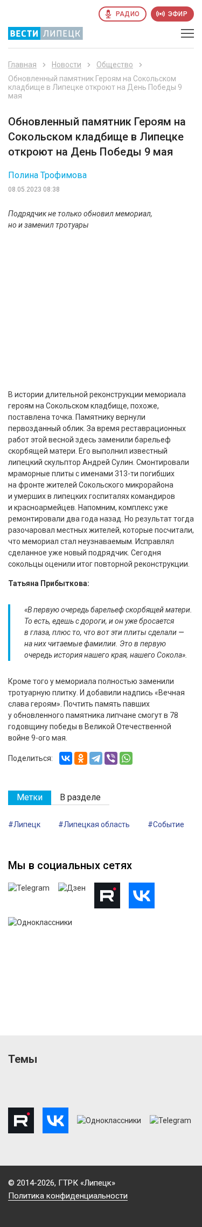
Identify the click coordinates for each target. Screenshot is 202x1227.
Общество (114, 64)
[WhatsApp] (126, 758)
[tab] (29, 798)
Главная (22, 64)
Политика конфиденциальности (68, 1196)
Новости (66, 64)
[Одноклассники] (80, 758)
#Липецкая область (94, 824)
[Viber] (111, 758)
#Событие (166, 824)
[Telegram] (95, 758)
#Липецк (24, 824)
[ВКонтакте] (65, 758)
